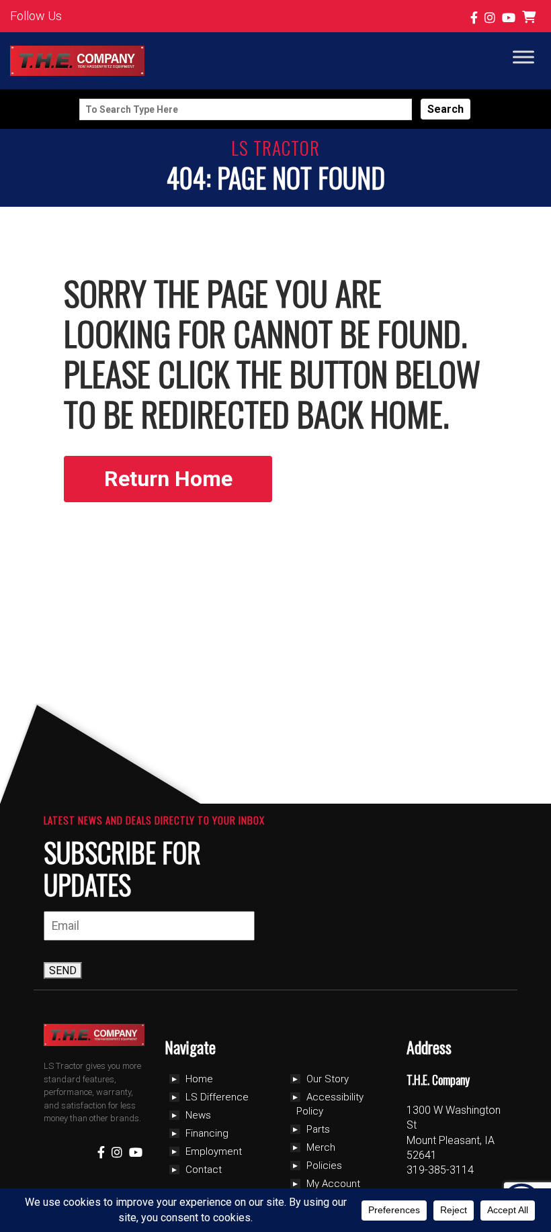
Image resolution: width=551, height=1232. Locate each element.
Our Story (327, 1079)
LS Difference (217, 1097)
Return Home (168, 478)
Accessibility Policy (330, 1104)
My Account (333, 1184)
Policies (324, 1165)
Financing (206, 1133)
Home (199, 1079)
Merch (320, 1147)
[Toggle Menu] (523, 56)
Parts (318, 1129)
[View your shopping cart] (530, 17)
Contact (203, 1170)
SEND (63, 970)
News (198, 1115)
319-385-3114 (440, 1170)
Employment (213, 1151)
